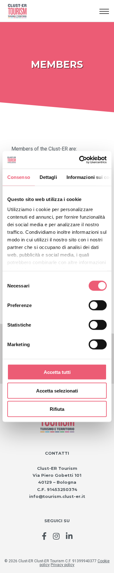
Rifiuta (57, 409)
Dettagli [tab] (48, 177)
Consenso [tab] (18, 177)
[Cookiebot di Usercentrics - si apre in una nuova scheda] (80, 160)
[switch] (98, 305)
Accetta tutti (57, 372)
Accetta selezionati (57, 390)
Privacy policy (62, 565)
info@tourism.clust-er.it (57, 496)
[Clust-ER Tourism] (51, 11)
